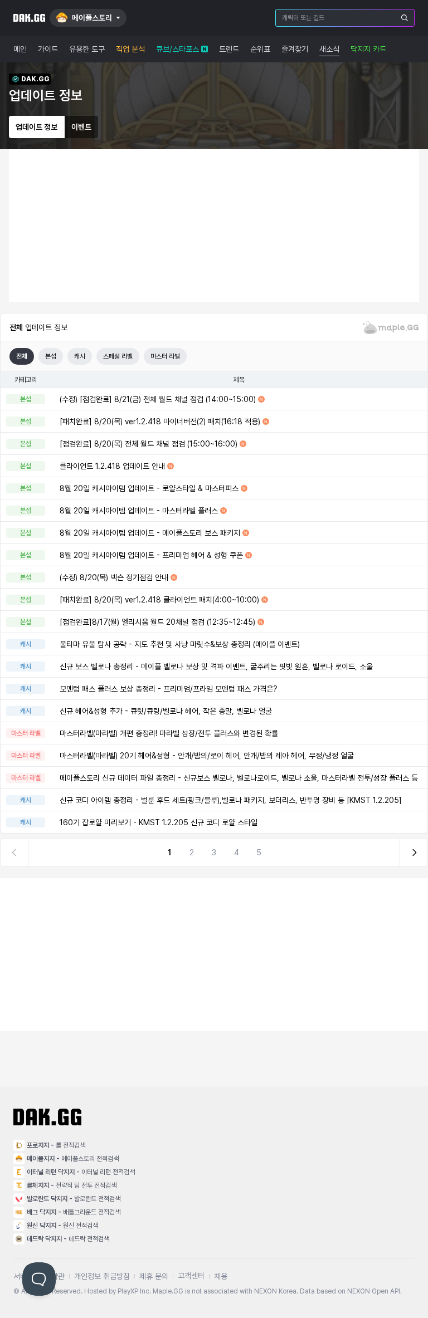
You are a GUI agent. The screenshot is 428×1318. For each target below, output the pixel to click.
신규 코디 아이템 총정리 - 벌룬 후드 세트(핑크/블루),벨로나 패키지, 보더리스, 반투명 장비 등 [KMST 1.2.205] (231, 800)
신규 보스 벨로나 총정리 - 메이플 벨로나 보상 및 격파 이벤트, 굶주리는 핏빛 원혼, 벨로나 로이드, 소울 (216, 666)
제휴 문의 (153, 1276)
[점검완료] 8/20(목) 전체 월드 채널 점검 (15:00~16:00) (148, 443)
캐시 (79, 356)
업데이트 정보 (36, 127)
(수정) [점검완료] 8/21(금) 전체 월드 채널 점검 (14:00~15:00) (158, 399)
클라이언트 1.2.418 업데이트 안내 (112, 466)
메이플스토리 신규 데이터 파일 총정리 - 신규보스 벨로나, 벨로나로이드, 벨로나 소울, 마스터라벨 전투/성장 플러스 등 (239, 777)
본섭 (50, 356)
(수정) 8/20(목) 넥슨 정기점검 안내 (114, 577)
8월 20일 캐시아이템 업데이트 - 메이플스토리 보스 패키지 (150, 532)
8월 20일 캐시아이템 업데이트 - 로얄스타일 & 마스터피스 (149, 488)
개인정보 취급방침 (102, 1276)
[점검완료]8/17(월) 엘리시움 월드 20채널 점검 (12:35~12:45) (157, 622)
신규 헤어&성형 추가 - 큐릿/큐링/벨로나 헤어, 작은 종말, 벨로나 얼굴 (166, 711)
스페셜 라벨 (118, 356)
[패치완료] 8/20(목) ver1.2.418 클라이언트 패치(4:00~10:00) (159, 599)
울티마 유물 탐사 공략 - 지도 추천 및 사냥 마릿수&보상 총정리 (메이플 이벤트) (180, 644)
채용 (220, 1276)
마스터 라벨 (165, 356)
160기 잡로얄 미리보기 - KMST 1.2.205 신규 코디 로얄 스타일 (158, 822)
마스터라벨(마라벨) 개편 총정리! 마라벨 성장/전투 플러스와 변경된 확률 (169, 733)
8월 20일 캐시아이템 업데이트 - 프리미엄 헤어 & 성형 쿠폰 (151, 555)
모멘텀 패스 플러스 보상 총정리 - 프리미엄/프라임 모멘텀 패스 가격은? (169, 688)
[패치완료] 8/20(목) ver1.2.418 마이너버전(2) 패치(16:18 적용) (160, 421)
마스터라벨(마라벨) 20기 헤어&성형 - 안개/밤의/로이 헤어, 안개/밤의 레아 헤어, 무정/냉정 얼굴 (207, 755)
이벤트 (81, 127)
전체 (21, 356)
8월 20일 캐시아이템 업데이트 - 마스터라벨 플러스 (139, 510)
